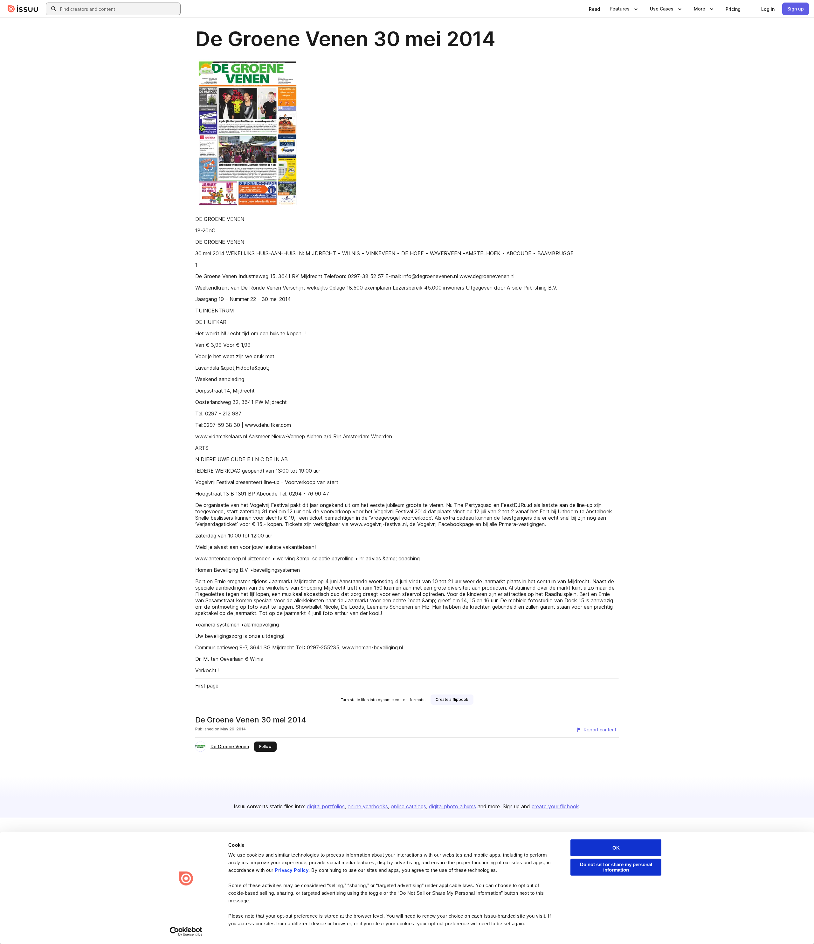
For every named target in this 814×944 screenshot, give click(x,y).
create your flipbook (555, 806)
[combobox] (119, 9)
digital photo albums (452, 806)
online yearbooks (368, 806)
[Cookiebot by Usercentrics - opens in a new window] (186, 931)
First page (206, 685)
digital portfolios (326, 806)
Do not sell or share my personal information (616, 867)
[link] (594, 9)
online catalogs (408, 806)
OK (616, 848)
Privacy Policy (291, 870)
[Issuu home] (23, 8)
